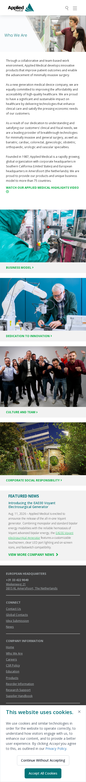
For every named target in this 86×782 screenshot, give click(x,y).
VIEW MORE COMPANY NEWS (31, 554)
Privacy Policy (55, 748)
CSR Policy (13, 665)
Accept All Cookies (43, 773)
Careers (11, 659)
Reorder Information (20, 684)
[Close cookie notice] (79, 712)
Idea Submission (17, 621)
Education (12, 671)
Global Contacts (17, 615)
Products (12, 678)
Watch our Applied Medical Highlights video (42, 188)
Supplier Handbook (19, 696)
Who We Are (14, 653)
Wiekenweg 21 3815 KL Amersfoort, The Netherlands (32, 586)
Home (10, 647)
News (10, 627)
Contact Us (13, 609)
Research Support (18, 690)
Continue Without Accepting (43, 760)
